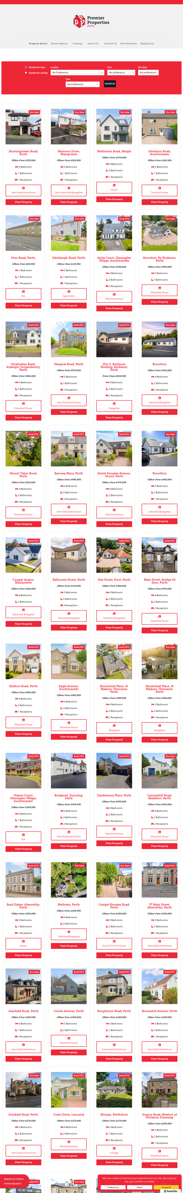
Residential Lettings (38, 72)
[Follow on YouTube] (165, 2)
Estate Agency (59, 43)
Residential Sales (36, 67)
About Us (93, 43)
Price (109, 67)
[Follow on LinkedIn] (162, 2)
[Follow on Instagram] (157, 2)
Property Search (38, 43)
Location (55, 67)
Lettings (77, 43)
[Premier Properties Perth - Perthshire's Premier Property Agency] (91, 21)
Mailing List (147, 43)
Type (68, 79)
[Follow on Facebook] (154, 2)
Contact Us (110, 43)
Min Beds (142, 67)
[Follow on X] (160, 2)
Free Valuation (128, 43)
